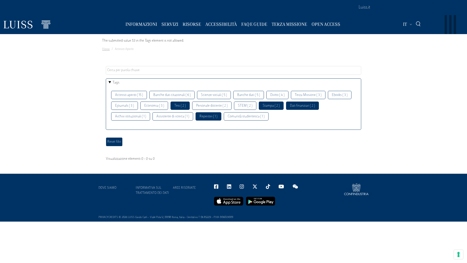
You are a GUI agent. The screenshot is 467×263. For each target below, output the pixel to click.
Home (106, 49)
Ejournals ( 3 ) (124, 106)
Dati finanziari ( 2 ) (302, 106)
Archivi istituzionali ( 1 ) (130, 116)
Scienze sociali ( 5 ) (214, 95)
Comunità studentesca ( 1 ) (246, 116)
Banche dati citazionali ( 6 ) (172, 95)
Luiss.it (364, 7)
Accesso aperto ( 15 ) (129, 95)
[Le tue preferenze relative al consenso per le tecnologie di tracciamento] (458, 254)
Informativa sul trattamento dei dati (152, 191)
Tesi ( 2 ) (180, 106)
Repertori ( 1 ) (208, 116)
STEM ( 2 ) (245, 106)
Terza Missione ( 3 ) (308, 95)
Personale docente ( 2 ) (212, 106)
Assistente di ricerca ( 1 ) (172, 116)
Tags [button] (116, 83)
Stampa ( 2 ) (271, 106)
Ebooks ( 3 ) (340, 95)
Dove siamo (108, 188)
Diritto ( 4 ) (277, 95)
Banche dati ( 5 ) (248, 95)
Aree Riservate (184, 188)
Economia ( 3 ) (154, 106)
